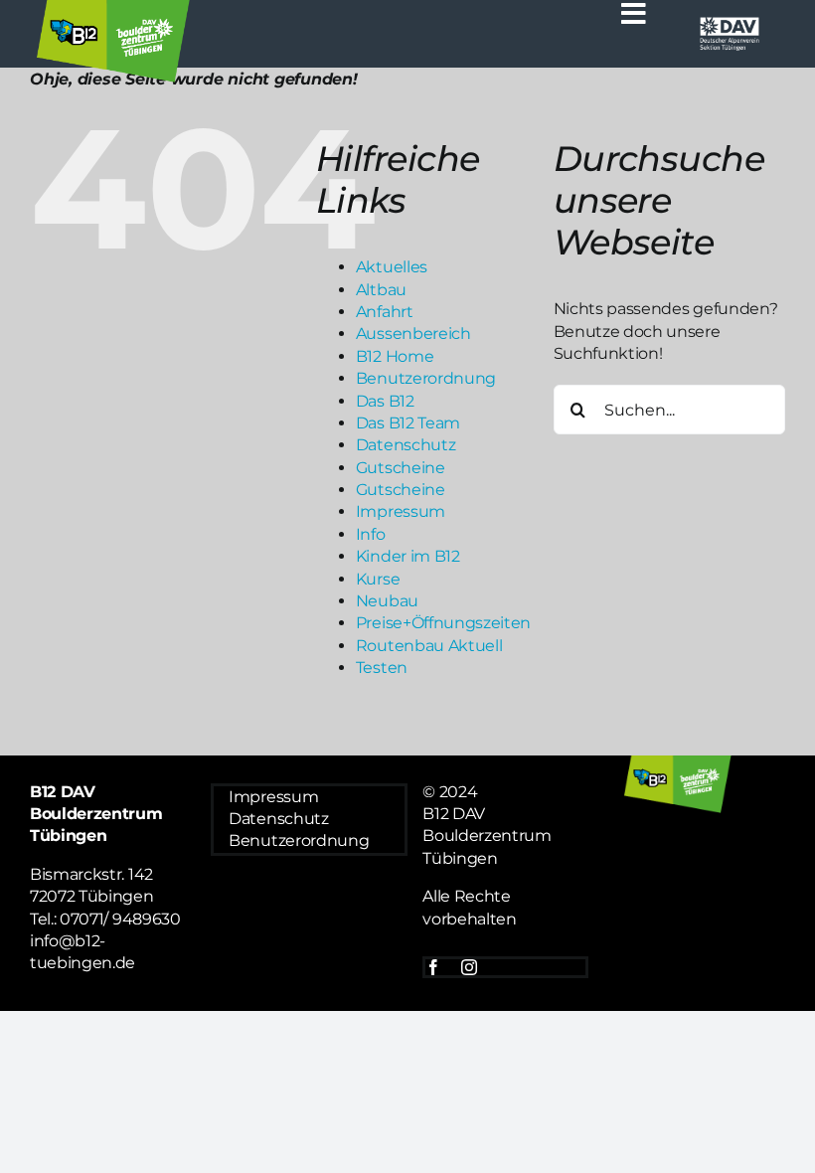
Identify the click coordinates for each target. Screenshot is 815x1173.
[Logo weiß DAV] (730, 22)
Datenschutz (405, 444)
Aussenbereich (413, 333)
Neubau (387, 600)
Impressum (400, 511)
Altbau (381, 289)
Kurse (378, 579)
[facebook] (433, 967)
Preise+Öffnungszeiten (443, 622)
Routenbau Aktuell (429, 645)
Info (371, 534)
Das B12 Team (408, 423)
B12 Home (394, 356)
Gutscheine (400, 467)
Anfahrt (384, 311)
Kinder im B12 (408, 556)
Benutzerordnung (426, 378)
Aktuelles (391, 266)
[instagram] (469, 967)
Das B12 (385, 401)
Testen (382, 667)
